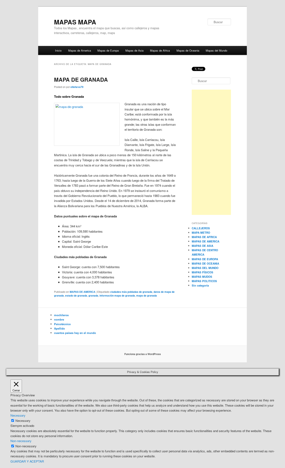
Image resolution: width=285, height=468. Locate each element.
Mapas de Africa (160, 50)
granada (93, 295)
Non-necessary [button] (21, 441)
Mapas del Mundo (216, 50)
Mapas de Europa (108, 50)
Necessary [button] (17, 415)
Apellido (59, 328)
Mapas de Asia (134, 50)
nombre (59, 319)
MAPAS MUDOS (202, 277)
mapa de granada (146, 295)
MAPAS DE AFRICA (204, 237)
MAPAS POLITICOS (204, 281)
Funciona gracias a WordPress (142, 354)
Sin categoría (200, 285)
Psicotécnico (62, 324)
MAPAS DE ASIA (202, 246)
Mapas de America (79, 50)
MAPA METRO (201, 233)
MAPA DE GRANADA (81, 79)
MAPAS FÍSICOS (202, 272)
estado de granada (76, 295)
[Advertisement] (211, 152)
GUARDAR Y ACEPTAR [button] (27, 461)
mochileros (61, 315)
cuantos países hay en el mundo (75, 333)
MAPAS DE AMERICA (82, 292)
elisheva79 (77, 87)
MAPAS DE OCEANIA (205, 263)
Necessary (22, 420)
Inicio (58, 50)
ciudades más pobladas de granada (131, 292)
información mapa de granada (117, 295)
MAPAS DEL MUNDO (205, 268)
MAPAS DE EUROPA (205, 259)
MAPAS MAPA (75, 21)
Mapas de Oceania (188, 50)
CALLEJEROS (201, 228)
